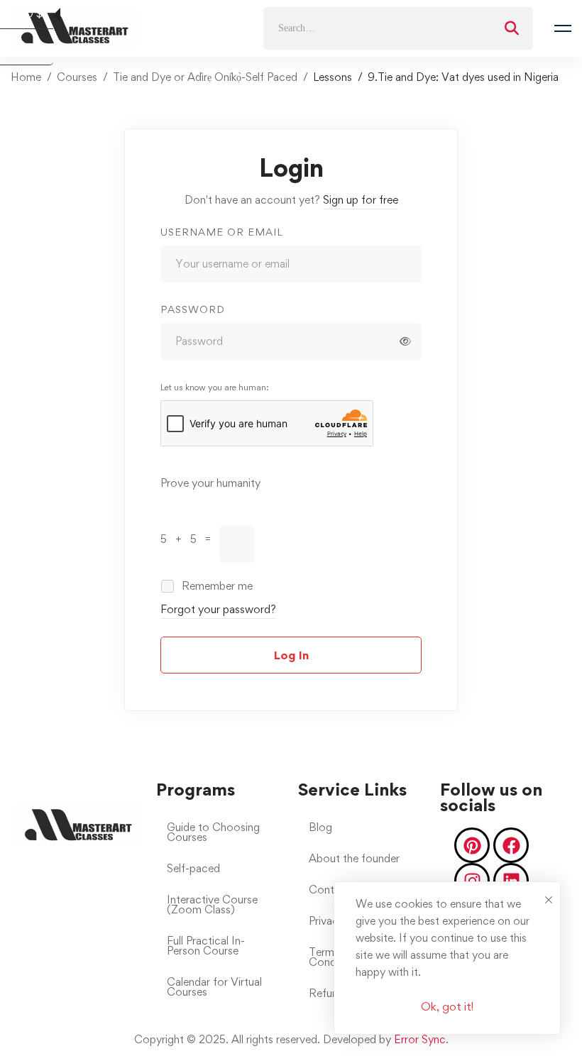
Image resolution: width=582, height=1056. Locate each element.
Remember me (216, 586)
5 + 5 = (189, 539)
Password (192, 309)
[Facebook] (511, 845)
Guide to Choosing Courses (213, 832)
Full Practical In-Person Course (206, 945)
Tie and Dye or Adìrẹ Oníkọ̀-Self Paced (205, 77)
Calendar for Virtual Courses (214, 987)
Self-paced (193, 868)
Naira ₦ (30, 50)
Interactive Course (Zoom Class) (212, 904)
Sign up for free (360, 200)
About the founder (354, 858)
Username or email (221, 232)
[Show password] (405, 341)
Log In (291, 655)
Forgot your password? (218, 609)
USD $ (32, 14)
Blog (320, 827)
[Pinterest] (472, 845)
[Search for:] (398, 27)
